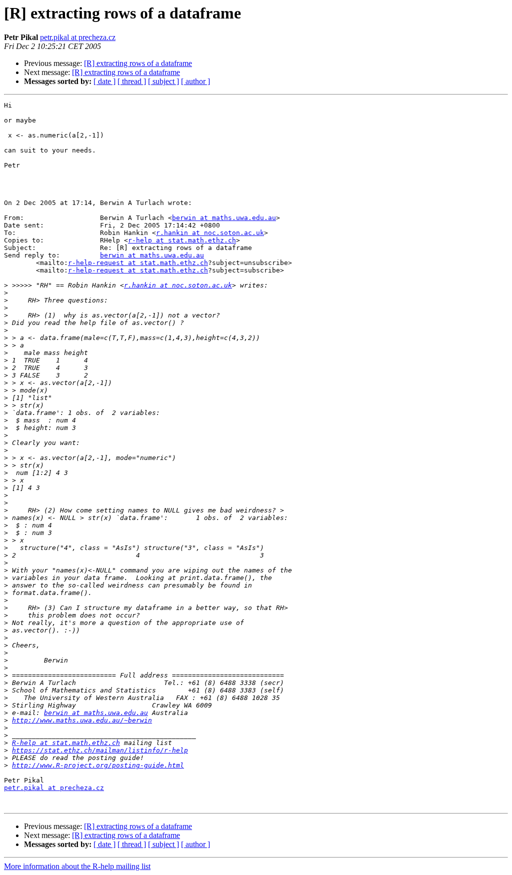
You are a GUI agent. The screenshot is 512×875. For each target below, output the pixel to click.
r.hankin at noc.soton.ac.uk (210, 232)
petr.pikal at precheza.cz (78, 37)
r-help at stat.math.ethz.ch (182, 240)
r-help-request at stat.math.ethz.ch (138, 262)
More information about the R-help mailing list (77, 866)
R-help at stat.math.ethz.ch (66, 742)
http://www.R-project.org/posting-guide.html (98, 765)
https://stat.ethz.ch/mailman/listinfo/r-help (100, 750)
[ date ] (105, 81)
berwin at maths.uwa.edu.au (224, 218)
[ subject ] (163, 81)
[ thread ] (132, 81)
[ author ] (195, 81)
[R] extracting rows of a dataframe (138, 63)
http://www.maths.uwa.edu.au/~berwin (82, 720)
